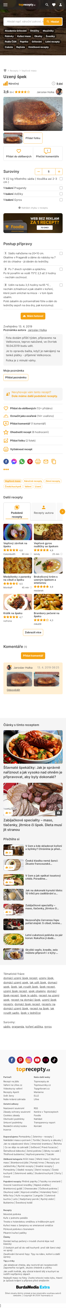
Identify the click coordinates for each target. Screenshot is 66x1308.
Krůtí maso (28, 1159)
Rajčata (20, 47)
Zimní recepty (53, 481)
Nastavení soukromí (13, 1108)
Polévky (9, 36)
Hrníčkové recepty (38, 47)
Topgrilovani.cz (42, 1088)
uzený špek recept (15, 991)
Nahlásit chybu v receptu (34, 207)
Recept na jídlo (11, 1081)
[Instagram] (28, 1060)
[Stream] (45, 1060)
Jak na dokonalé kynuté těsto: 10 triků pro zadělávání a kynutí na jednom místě (44, 893)
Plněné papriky (30, 1181)
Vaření (28, 486)
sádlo (6, 1026)
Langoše (38, 1195)
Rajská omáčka (41, 1185)
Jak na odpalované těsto (16, 1143)
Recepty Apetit (11, 1092)
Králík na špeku (12, 613)
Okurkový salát (11, 1192)
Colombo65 (9, 554)
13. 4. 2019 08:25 (48, 667)
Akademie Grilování (16, 30)
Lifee (36, 1099)
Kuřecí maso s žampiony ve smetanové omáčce (28, 1225)
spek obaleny (37, 991)
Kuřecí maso (24, 36)
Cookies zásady (11, 1115)
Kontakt (38, 1126)
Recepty (14, 70)
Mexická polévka (12, 1214)
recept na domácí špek (25, 999)
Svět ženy (8, 1095)
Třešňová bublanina (13, 1154)
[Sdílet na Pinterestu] (30, 461)
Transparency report (44, 1122)
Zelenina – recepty (42, 1136)
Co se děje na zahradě (16, 1147)
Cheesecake (30, 1188)
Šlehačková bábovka (14, 1150)
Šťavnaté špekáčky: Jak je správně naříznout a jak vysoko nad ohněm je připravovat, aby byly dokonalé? (32, 772)
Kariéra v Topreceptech (46, 1111)
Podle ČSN (10, 41)
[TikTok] (54, 1060)
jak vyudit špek (28, 986)
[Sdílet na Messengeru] (14, 461)
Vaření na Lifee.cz (12, 1085)
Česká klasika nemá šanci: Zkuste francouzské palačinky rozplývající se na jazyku (42, 865)
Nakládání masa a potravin (17, 1140)
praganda (18, 1026)
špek (14, 986)
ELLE (36, 1095)
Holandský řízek (48, 1192)
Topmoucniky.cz (42, 1085)
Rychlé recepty (26, 1166)
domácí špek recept (27, 1004)
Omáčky (34, 30)
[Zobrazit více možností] (6, 469)
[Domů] (5, 70)
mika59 (37, 624)
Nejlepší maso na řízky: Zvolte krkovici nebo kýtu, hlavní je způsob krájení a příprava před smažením (32, 1279)
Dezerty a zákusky (51, 1140)
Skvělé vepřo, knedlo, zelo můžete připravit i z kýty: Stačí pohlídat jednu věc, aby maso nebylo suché (43, 954)
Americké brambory (41, 1143)
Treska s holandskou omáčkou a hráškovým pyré (28, 1221)
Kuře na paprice (24, 1195)
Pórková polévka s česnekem (18, 1229)
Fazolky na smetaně (50, 1181)
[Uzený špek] (19, 679)
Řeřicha (58, 1143)
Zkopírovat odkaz (54, 461)
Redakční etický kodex (15, 1126)
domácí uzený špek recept (20, 978)
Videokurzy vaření (12, 1088)
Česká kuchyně (13, 486)
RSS (36, 1108)
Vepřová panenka (35, 1154)
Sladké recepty (25, 1169)
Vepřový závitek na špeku (15, 545)
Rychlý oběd (47, 1199)
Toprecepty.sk (41, 1081)
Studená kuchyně (44, 1173)
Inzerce (7, 1129)
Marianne (39, 1092)
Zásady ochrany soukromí (16, 1111)
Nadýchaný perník (29, 1199)
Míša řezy (8, 1195)
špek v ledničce (31, 1013)
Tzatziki (50, 1154)
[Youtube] (37, 1060)
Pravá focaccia (49, 1147)
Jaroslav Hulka (45, 92)
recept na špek (39, 1008)
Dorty (58, 1173)
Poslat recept (46, 461)
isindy (37, 554)
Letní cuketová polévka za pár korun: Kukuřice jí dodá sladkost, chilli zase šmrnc (44, 938)
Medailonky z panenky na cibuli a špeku (17, 578)
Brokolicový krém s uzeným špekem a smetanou (46, 579)
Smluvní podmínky (12, 1122)
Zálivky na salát (51, 1150)
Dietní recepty (42, 1169)
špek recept (47, 986)
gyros (48, 1026)
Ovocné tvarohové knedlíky (17, 1185)
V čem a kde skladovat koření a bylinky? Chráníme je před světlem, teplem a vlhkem (43, 849)
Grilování (37, 41)
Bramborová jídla (19, 1162)
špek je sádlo (28, 995)
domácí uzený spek (15, 982)
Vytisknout (38, 461)
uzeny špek (46, 978)
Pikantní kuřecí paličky (15, 1232)
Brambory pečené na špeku (46, 615)
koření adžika (34, 1026)
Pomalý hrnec (37, 1162)
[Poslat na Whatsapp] (22, 461)
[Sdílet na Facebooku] (6, 461)
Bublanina (8, 1202)
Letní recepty (52, 41)
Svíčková (35, 1147)
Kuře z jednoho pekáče (15, 1218)
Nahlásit (38, 1119)
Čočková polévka (48, 1188)
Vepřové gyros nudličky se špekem (46, 545)
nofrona (7, 621)
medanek (38, 590)
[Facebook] (11, 1060)
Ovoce (6, 1176)
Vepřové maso (29, 70)
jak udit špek (38, 982)
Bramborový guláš (12, 1188)
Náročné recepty (33, 481)
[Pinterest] (20, 1060)
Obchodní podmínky (13, 1119)
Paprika (24, 41)
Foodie (37, 1115)
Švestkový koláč (24, 1202)
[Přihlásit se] (61, 5)
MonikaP (7, 587)
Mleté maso (42, 1159)
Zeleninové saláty (23, 1173)
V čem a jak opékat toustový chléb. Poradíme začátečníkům (43, 878)
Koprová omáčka (29, 1192)
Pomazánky (25, 1136)
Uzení (38, 486)
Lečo (15, 1199)
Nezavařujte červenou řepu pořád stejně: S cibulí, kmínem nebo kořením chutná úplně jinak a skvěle (43, 924)
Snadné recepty (44, 1166)
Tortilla (36, 1140)
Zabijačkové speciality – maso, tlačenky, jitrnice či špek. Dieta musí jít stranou (32, 825)
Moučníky (48, 30)
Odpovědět (13, 690)
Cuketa (9, 47)
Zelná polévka (34, 1150)
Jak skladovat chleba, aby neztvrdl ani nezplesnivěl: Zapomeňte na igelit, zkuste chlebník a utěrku (30, 1266)
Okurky (38, 36)
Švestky (50, 36)
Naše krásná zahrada (14, 1099)
